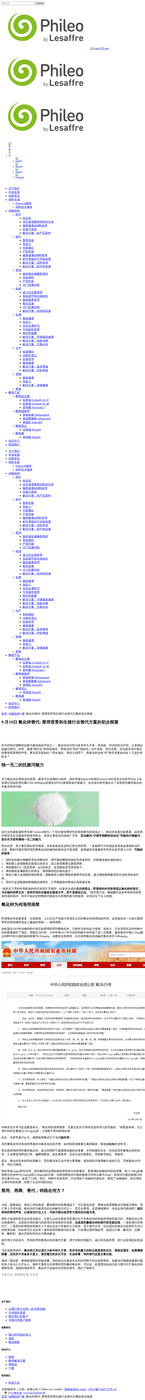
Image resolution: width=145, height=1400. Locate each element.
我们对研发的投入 (19, 1334)
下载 (11, 1368)
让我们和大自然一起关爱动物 (26, 1308)
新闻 (11, 1356)
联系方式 (14, 1382)
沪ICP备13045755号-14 (102, 1389)
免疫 (11, 1338)
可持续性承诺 (16, 1312)
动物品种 (14, 713)
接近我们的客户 (18, 1316)
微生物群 (14, 1342)
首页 (4, 713)
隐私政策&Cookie (75, 1389)
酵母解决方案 (16, 1360)
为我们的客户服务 (19, 1320)
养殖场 (12, 1364)
